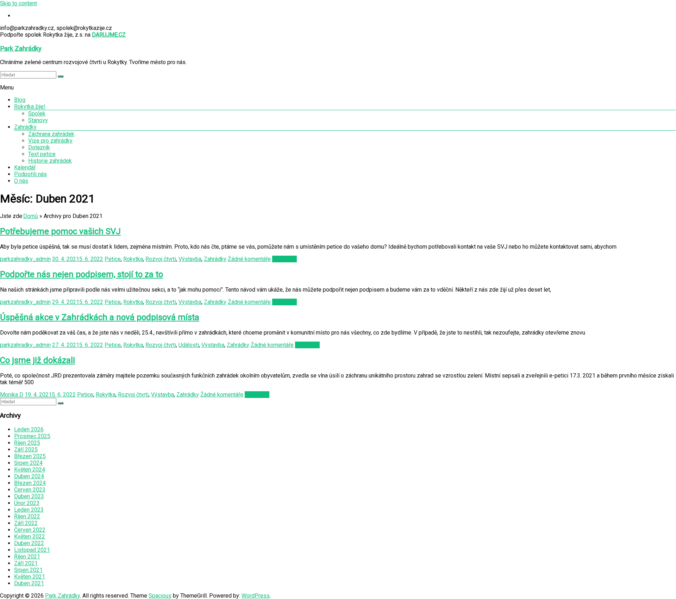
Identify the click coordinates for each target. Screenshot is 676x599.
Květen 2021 (29, 576)
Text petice (42, 154)
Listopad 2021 (32, 550)
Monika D (11, 394)
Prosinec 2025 (32, 436)
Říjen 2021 (27, 556)
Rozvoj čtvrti (160, 259)
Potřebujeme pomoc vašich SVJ (60, 231)
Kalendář (25, 167)
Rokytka (133, 259)
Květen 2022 (29, 536)
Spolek (36, 113)
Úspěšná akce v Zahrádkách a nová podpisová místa (99, 317)
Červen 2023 (29, 489)
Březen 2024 (30, 483)
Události (189, 345)
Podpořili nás (30, 174)
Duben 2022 (29, 543)
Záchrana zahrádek (51, 134)
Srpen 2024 (28, 463)
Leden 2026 (29, 429)
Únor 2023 (26, 503)
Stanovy (38, 120)
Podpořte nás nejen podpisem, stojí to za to (81, 274)
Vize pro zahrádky (50, 140)
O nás (21, 180)
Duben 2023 (29, 496)
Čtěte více (284, 259)
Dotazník (39, 147)
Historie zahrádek (50, 160)
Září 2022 (26, 523)
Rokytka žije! (29, 106)
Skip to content (18, 3)
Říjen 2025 (27, 442)
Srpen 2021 (28, 570)
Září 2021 (26, 563)
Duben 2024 (29, 476)
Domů (30, 216)
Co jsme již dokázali (37, 360)
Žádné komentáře (249, 259)
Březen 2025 (30, 456)
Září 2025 (26, 449)
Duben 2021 (29, 583)
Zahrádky (25, 127)
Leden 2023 (29, 509)
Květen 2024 (29, 469)
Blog (19, 99)
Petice (113, 259)
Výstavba (190, 259)
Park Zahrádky (21, 48)
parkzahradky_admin (25, 259)
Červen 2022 (29, 529)
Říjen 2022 (27, 516)
